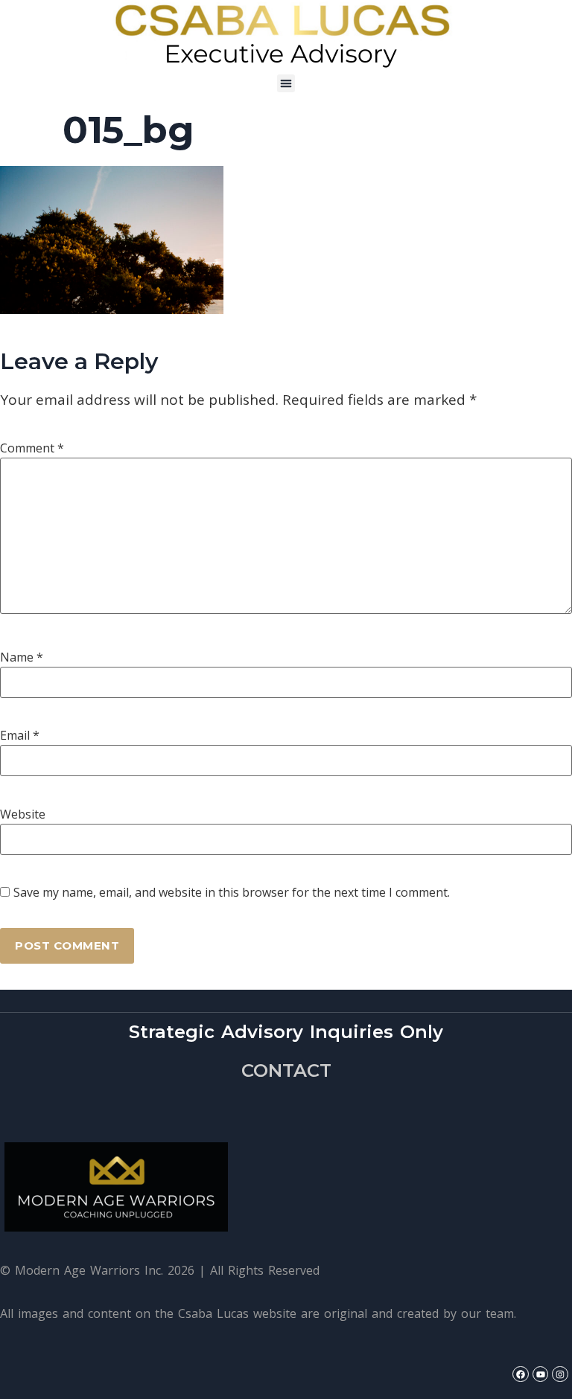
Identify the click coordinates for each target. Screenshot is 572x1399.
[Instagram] (560, 1374)
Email (19, 735)
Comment (32, 448)
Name (21, 657)
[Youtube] (541, 1374)
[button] (286, 83)
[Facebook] (520, 1374)
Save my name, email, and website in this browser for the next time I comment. (231, 892)
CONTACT (286, 1070)
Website (22, 814)
